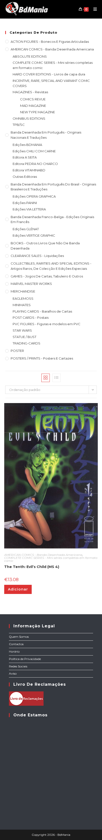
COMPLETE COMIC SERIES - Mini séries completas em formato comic (53, 65)
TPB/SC (19, 125)
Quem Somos (19, 636)
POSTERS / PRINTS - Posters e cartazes (42, 358)
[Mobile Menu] (93, 9)
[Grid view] (45, 378)
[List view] (56, 378)
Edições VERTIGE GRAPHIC (34, 235)
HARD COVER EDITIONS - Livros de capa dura (49, 74)
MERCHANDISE (23, 291)
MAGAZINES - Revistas (30, 92)
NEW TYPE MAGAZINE (37, 112)
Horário (14, 651)
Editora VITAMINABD (29, 170)
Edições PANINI (25, 203)
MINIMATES (22, 305)
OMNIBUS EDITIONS (29, 118)
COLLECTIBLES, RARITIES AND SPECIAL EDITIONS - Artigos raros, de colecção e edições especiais (51, 266)
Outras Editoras (25, 177)
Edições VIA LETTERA (29, 209)
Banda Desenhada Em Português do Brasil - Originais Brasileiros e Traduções (53, 186)
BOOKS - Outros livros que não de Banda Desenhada (45, 245)
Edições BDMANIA (27, 145)
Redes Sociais (18, 666)
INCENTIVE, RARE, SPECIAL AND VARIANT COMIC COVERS (51, 83)
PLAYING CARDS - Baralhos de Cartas (42, 311)
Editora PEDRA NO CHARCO (35, 164)
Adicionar (18, 589)
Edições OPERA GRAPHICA (34, 196)
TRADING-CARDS (26, 343)
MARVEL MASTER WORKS (31, 284)
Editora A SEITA (25, 157)
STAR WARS (22, 330)
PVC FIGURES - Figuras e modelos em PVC (46, 324)
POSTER (17, 351)
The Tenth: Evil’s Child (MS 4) (31, 567)
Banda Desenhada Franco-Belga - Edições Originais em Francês (52, 219)
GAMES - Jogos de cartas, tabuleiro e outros (47, 276)
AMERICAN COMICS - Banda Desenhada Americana (52, 49)
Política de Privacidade (25, 659)
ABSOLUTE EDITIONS (30, 56)
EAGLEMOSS (23, 298)
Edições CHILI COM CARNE (34, 151)
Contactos (16, 644)
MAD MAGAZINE (33, 106)
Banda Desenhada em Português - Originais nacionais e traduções (46, 134)
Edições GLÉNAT (26, 229)
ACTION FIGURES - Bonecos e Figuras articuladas (50, 42)
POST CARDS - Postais (31, 317)
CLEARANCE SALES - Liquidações (37, 256)
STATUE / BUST (24, 337)
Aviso (13, 673)
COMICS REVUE (33, 99)
